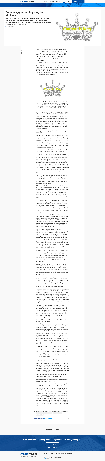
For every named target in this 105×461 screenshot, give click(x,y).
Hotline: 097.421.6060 (78, 1)
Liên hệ (68, 1)
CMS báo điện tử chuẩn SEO (47, 413)
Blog (64, 1)
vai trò (59, 411)
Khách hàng (58, 1)
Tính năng (52, 1)
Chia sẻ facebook (39, 418)
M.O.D (6, 26)
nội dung (37, 411)
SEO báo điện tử (38, 413)
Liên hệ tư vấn (52, 444)
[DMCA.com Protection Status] (46, 458)
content (42, 411)
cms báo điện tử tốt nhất (57, 413)
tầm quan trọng (53, 411)
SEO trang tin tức (64, 411)
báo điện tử (47, 411)
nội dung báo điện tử (39, 414)
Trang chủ (45, 1)
